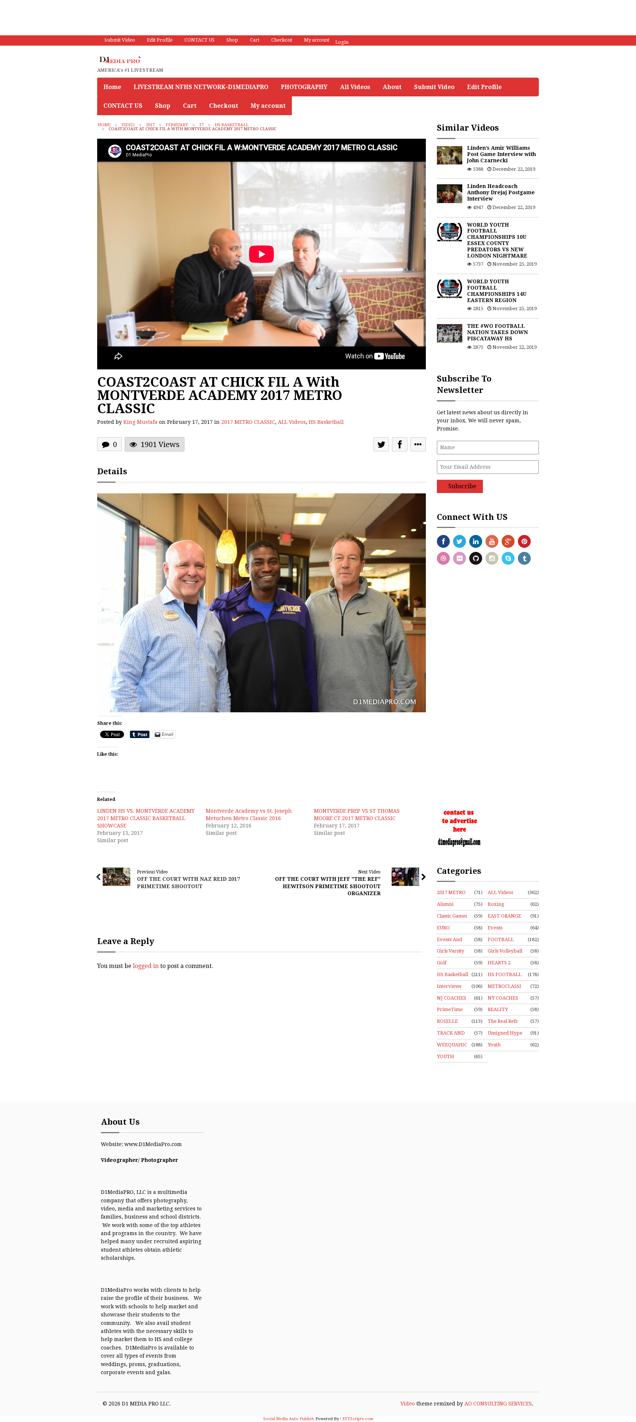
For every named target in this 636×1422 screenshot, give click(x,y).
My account (316, 40)
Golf (441, 962)
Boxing (496, 904)
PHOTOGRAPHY (304, 87)
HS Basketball (231, 125)
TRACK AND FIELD (451, 1033)
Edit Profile (160, 40)
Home (112, 87)
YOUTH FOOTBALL (450, 1057)
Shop (232, 40)
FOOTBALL (501, 939)
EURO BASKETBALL (452, 928)
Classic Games (452, 916)
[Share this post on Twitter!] (381, 444)
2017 (150, 125)
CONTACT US (199, 40)
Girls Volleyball (505, 951)
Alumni (445, 904)
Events (495, 927)
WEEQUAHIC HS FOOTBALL (452, 1045)
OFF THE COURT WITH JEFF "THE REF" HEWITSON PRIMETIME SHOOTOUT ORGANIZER (328, 886)
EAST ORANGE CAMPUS (504, 916)
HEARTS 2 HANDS (499, 963)
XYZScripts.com (357, 1418)
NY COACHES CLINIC (503, 998)
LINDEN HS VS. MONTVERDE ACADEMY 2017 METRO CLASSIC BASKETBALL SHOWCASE (146, 818)
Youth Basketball (499, 1045)
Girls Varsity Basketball (450, 951)
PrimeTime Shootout (450, 1010)
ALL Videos (292, 422)
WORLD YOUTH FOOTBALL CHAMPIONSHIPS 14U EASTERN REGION (496, 291)
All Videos (355, 87)
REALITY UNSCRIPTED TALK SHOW (503, 1010)
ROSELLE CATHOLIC (449, 1021)
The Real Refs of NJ (502, 1021)
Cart (254, 40)
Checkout (281, 40)
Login (342, 42)
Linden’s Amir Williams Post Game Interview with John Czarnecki (501, 154)
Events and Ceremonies (450, 940)
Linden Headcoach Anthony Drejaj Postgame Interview (501, 192)
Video (128, 125)
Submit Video (120, 40)
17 (201, 125)
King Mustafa (140, 422)
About (392, 87)
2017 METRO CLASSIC (248, 422)
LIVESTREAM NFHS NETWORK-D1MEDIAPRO (201, 87)
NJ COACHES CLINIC (451, 998)
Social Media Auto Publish (288, 1418)
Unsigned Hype (505, 1033)
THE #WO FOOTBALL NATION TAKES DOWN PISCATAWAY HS (497, 332)
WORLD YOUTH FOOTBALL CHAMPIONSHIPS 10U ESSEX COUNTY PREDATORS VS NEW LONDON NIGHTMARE (497, 240)
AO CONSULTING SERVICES (498, 1404)
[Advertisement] (134, 16)
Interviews (449, 986)
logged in (146, 965)
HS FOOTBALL (505, 974)
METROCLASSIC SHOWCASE (504, 986)
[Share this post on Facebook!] (399, 444)
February (177, 125)
